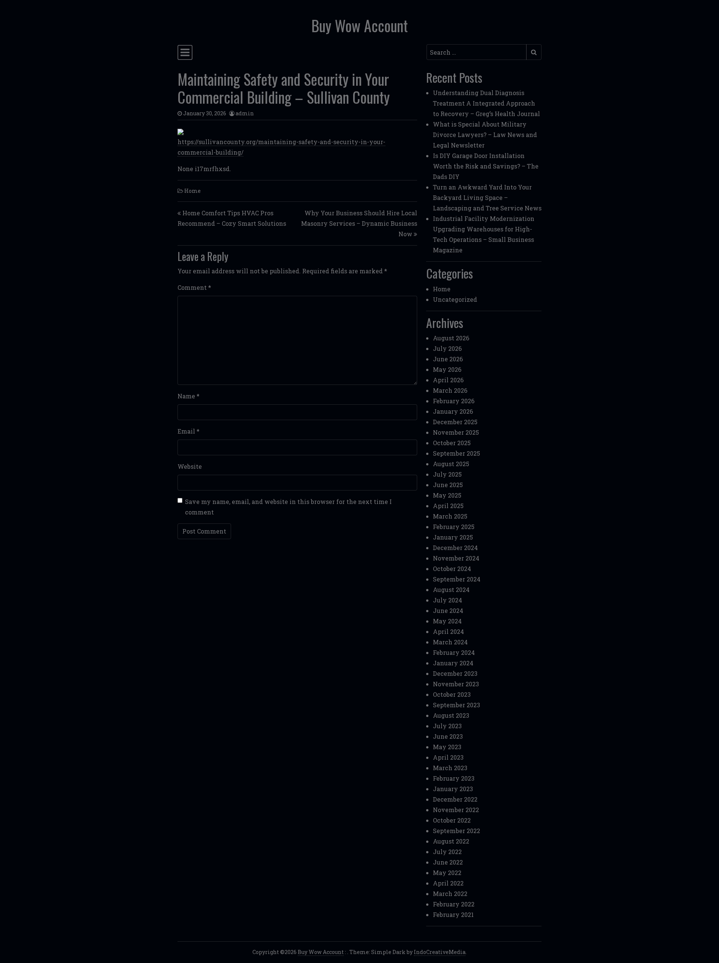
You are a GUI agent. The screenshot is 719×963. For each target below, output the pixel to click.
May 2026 (447, 369)
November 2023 (456, 684)
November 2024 (456, 558)
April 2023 (448, 757)
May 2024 (447, 621)
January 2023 (453, 789)
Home (192, 190)
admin (245, 113)
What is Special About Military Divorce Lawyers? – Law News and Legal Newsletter (485, 134)
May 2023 (447, 747)
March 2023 (450, 768)
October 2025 (452, 443)
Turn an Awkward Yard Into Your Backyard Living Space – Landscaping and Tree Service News (487, 197)
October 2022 (452, 820)
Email (189, 431)
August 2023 (451, 715)
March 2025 (450, 516)
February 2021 (453, 914)
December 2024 (455, 548)
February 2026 (453, 401)
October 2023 (452, 694)
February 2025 (453, 527)
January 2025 (453, 537)
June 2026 (448, 359)
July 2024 (447, 600)
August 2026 (451, 338)
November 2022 (456, 810)
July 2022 (447, 852)
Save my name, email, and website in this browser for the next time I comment (288, 507)
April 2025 (448, 506)
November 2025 (456, 432)
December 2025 (455, 422)
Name (189, 396)
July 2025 (447, 474)
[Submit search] (533, 52)
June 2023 (448, 736)
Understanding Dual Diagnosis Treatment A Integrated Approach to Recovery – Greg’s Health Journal (486, 103)
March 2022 (450, 893)
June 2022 (448, 862)
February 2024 (454, 652)
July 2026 (447, 348)
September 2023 (456, 705)
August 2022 (451, 841)
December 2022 (455, 799)
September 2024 (456, 579)
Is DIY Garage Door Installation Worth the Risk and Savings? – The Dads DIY (486, 166)
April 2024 (448, 631)
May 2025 (447, 495)
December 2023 (455, 673)
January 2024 (453, 663)
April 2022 (448, 883)
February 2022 (453, 904)
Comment (194, 287)
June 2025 (448, 485)
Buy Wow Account (359, 25)
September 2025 (456, 453)
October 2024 (452, 568)
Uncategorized (455, 299)
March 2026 (450, 390)
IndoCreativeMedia (439, 952)
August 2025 (451, 464)
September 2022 (456, 831)
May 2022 (447, 873)
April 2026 (448, 380)
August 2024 (451, 589)
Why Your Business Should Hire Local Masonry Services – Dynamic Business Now (359, 223)
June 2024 (448, 610)
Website (190, 466)
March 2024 (450, 642)
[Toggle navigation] (185, 52)
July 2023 (447, 726)
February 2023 (453, 778)
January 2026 (453, 411)
